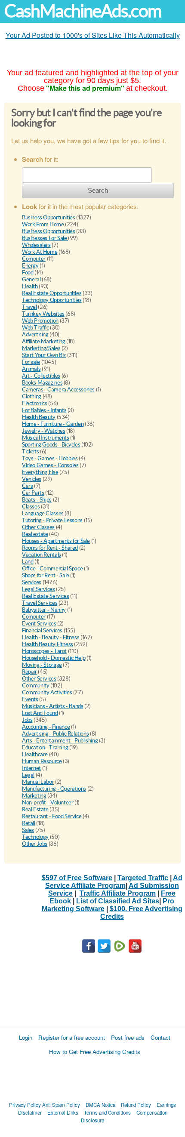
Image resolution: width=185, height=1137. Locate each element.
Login (25, 1037)
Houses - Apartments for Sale (56, 541)
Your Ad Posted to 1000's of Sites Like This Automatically (93, 35)
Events (30, 699)
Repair (29, 672)
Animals (31, 369)
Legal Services (38, 589)
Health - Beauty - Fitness (50, 637)
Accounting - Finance (46, 727)
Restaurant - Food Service (51, 816)
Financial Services (42, 630)
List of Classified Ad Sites (117, 901)
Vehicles (31, 479)
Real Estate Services (45, 596)
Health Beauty (39, 417)
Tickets (30, 451)
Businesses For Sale (45, 238)
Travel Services (39, 603)
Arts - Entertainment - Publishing (60, 740)
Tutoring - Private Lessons (52, 520)
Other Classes (38, 527)
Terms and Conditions (107, 1112)
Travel (29, 307)
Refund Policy (136, 1104)
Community (35, 685)
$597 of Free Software (77, 877)
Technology (35, 837)
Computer (34, 259)
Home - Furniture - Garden (52, 424)
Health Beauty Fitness (47, 644)
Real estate (35, 534)
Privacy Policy (25, 1104)
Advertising (35, 334)
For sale (31, 362)
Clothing (31, 396)
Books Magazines (42, 382)
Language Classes (43, 513)
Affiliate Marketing (43, 341)
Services (31, 582)
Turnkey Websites (43, 314)
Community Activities (47, 692)
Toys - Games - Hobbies (49, 458)
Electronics (34, 403)
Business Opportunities (48, 217)
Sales (28, 830)
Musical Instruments (45, 437)
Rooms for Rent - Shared (50, 548)
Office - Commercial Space (52, 568)
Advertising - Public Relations (55, 733)
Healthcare (35, 754)
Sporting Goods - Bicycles (51, 444)
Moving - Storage (42, 665)
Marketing (34, 795)
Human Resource (42, 761)
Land (27, 561)
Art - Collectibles (41, 376)
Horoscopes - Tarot (44, 651)
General (31, 279)
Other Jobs (34, 844)
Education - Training (45, 747)
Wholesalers (36, 245)
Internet (31, 768)
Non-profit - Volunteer (47, 802)
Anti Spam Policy (61, 1104)
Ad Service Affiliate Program (113, 881)
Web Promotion (40, 320)
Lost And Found (40, 713)
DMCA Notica (100, 1104)
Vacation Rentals (41, 555)
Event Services (39, 623)
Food (27, 272)
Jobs (27, 720)
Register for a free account (71, 1037)
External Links (62, 1112)
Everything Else (40, 472)
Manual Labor (38, 782)
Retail (28, 823)
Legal (28, 775)
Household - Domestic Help (53, 658)
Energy (30, 265)
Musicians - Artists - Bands (52, 706)
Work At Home (39, 252)
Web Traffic (35, 327)
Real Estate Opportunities (51, 293)
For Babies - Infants (44, 410)
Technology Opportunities (52, 300)
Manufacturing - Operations (54, 789)
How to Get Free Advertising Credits (94, 1052)
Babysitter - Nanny (44, 610)
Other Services (39, 678)
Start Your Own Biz (44, 355)
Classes (31, 506)
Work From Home (43, 224)
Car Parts (33, 493)
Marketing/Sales (41, 348)
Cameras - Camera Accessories (58, 389)
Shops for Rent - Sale (45, 575)
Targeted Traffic (142, 877)
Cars (27, 486)
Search (98, 190)
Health (30, 286)
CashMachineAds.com (82, 11)
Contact (160, 1037)
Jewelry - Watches (43, 431)
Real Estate (35, 809)
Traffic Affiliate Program (118, 893)
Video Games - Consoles (50, 465)
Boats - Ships (37, 499)
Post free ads (128, 1037)
